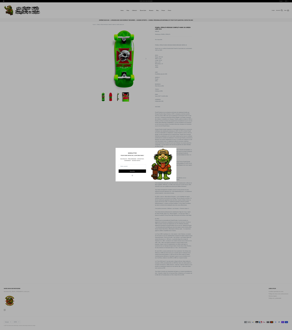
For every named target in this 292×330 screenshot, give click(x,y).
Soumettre (132, 171)
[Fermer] (174, 149)
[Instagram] (132, 175)
